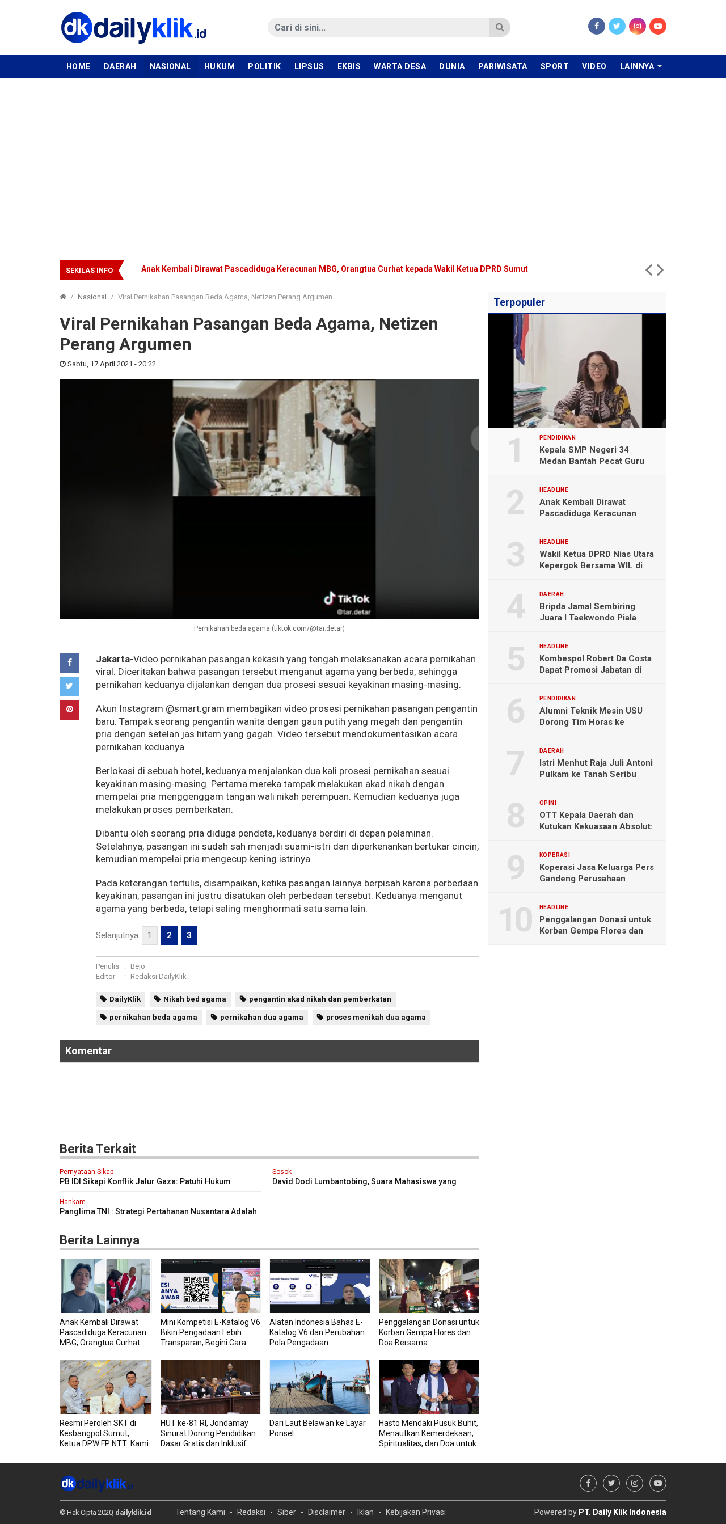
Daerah (120, 66)
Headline (553, 490)
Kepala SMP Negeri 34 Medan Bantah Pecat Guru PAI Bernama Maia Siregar (591, 461)
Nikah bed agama (194, 999)
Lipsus (309, 66)
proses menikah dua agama (376, 1017)
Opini (547, 803)
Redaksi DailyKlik (158, 976)
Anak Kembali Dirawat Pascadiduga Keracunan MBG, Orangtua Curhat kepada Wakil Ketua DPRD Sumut (334, 268)
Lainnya (637, 66)
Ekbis (349, 66)
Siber (286, 1512)
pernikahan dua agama (261, 1017)
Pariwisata (502, 66)
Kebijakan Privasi (416, 1512)
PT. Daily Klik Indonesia (622, 1512)
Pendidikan (557, 438)
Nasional (170, 66)
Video (594, 66)
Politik (264, 66)
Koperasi (554, 855)
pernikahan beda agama (153, 1017)
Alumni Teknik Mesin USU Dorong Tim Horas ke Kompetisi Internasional (591, 722)
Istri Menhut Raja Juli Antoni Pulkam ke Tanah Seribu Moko (596, 774)
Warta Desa (400, 66)
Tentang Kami (200, 1512)
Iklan (365, 1512)
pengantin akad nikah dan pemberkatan (320, 999)
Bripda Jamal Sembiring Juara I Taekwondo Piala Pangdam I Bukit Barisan (587, 617)
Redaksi (251, 1512)
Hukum (219, 66)
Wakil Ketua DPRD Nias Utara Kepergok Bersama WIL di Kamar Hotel (596, 565)
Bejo (137, 966)
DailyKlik (125, 999)
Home (78, 66)
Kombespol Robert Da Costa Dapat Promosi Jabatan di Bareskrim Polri (595, 669)
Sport (555, 66)
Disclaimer (326, 1512)
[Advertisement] (363, 163)
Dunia (452, 66)
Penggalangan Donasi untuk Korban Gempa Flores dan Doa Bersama (595, 930)
